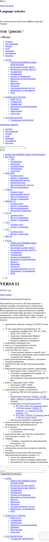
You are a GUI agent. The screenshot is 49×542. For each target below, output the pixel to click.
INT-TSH (20, 415)
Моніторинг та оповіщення (22, 90)
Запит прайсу (6, 295)
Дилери (8, 46)
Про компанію (11, 44)
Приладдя (14, 86)
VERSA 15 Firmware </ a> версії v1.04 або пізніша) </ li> (29, 410)
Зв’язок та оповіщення (20, 76)
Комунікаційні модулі (20, 180)
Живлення (15, 83)
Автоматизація (17, 166)
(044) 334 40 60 (6, 6)
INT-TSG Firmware (34, 406)
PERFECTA (10, 201)
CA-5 (7, 229)
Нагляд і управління (19, 178)
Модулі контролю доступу (22, 185)
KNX (12, 93)
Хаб (12, 159)
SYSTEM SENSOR (13, 118)
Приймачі (14, 109)
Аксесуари (15, 113)
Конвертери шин (17, 182)
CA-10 (8, 213)
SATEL (8, 60)
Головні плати (16, 175)
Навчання (9, 51)
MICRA (8, 236)
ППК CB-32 (15, 99)
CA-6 (7, 222)
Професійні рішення (9, 125)
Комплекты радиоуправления (23, 106)
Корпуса (14, 81)
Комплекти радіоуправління (22, 79)
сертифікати (10, 53)
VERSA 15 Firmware (25, 399)
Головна (9, 41)
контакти (9, 55)
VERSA (8, 189)
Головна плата (16, 215)
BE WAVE (9, 157)
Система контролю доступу (22, 88)
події (7, 48)
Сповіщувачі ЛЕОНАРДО (22, 120)
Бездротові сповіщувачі (20, 211)
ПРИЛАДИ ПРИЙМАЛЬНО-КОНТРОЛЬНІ (23, 63)
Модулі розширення (19, 187)
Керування (15, 164)
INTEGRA (10, 173)
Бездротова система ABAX (22, 67)
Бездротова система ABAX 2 (23, 69)
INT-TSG (20, 406)
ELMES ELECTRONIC (15, 97)
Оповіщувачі (16, 74)
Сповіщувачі (16, 72)
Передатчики (16, 111)
